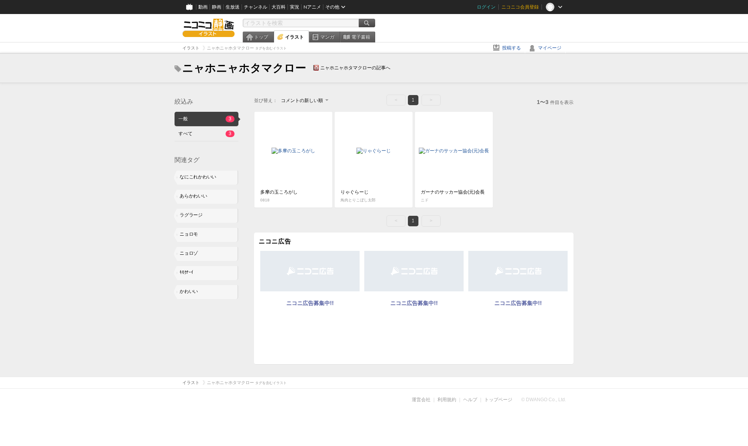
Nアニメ (312, 7)
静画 (216, 7)
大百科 (279, 7)
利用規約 (447, 399)
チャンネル (255, 7)
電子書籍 (360, 37)
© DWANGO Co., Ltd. (543, 399)
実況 (294, 7)
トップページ (498, 399)
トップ (261, 37)
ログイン (486, 7)
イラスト (294, 37)
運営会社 (421, 399)
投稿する (511, 48)
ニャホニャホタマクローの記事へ (355, 68)
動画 (203, 7)
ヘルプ (470, 399)
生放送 (233, 7)
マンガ (327, 37)
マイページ (549, 48)
